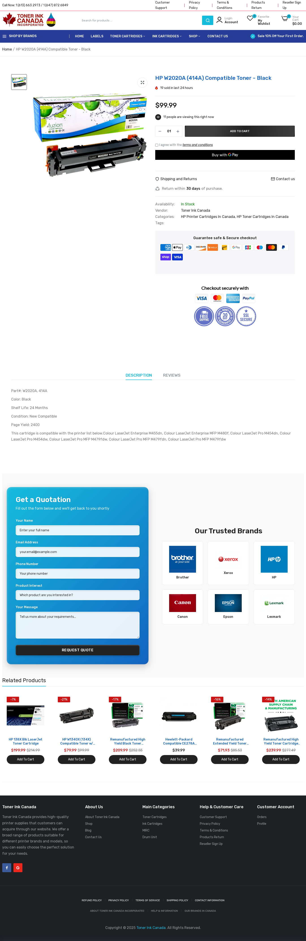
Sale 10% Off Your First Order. (281, 36)
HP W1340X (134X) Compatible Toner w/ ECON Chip (76, 742)
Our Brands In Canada (200, 910)
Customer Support (213, 817)
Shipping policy (177, 900)
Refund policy (92, 900)
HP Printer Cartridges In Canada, (209, 217)
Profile (261, 824)
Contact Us (217, 36)
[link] (40, 701)
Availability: (165, 204)
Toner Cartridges (126, 36)
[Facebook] (6, 867)
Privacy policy (118, 900)
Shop (193, 36)
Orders (262, 817)
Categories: (165, 217)
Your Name (24, 521)
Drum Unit (149, 837)
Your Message (27, 607)
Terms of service (148, 900)
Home (79, 36)
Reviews (172, 375)
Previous (13, 730)
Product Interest (29, 586)
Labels (97, 36)
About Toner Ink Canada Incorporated (117, 910)
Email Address (27, 542)
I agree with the (186, 145)
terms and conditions (198, 145)
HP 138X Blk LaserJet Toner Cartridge (25, 741)
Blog (88, 830)
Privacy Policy (210, 824)
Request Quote (78, 650)
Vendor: (161, 211)
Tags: (159, 223)
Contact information (209, 900)
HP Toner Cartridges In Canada (263, 217)
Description (139, 375)
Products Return (212, 837)
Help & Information (164, 910)
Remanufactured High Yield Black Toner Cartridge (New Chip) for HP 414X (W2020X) (127, 742)
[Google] (17, 867)
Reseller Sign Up (211, 844)
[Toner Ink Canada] (29, 20)
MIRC (145, 830)
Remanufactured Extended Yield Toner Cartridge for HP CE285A (230, 742)
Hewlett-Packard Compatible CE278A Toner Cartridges (179, 742)
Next (292, 730)
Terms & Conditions (214, 830)
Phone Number (27, 564)
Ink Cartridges (165, 36)
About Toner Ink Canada (102, 817)
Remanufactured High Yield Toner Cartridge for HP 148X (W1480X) (281, 742)
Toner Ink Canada (195, 210)
